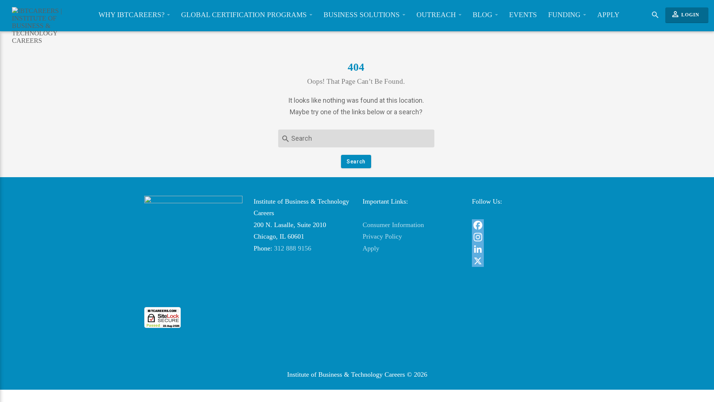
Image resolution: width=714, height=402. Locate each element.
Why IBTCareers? (132, 15)
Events (523, 15)
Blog (483, 15)
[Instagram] (521, 237)
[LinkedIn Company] (521, 249)
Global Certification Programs (245, 15)
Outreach (437, 15)
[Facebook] (521, 225)
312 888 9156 (292, 248)
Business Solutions (363, 15)
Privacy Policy (382, 236)
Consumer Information (393, 225)
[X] (521, 261)
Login (685, 14)
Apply (608, 15)
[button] (193, 293)
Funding (565, 15)
